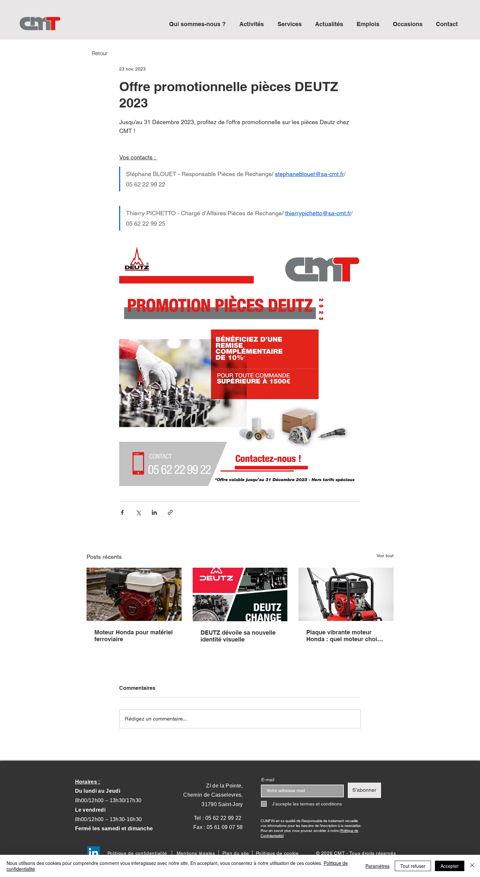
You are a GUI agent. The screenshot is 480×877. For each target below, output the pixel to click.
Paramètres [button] (377, 866)
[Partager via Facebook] (122, 512)
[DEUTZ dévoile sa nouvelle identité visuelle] (240, 594)
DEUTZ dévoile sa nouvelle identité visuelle (238, 636)
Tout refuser (412, 866)
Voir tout (384, 555)
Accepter (449, 866)
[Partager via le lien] (170, 512)
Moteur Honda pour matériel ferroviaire (133, 635)
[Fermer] (472, 866)
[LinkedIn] (93, 852)
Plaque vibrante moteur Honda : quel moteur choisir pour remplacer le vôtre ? (345, 635)
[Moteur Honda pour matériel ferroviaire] (134, 594)
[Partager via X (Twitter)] (138, 512)
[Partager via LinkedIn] (154, 512)
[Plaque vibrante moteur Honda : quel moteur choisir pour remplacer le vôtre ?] (345, 594)
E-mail (267, 779)
